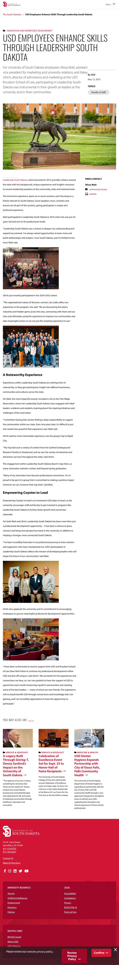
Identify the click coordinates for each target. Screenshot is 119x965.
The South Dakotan (12, 14)
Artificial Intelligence (17, 898)
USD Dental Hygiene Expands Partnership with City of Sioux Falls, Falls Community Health (87, 765)
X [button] (115, 949)
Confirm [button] (99, 953)
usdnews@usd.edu (98, 189)
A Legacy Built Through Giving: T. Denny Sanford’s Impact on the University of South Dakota (16, 765)
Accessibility (70, 893)
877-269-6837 (9, 852)
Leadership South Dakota (15, 180)
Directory (12, 907)
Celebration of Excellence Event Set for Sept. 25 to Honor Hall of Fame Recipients (51, 763)
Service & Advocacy (17, 752)
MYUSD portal (14, 937)
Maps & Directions (11, 863)
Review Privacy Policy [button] (72, 956)
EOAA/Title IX (70, 907)
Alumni (11, 893)
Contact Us (8, 858)
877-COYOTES (9, 848)
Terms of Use (70, 912)
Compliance (70, 898)
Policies (11, 912)
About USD (13, 941)
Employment (14, 902)
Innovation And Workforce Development (29, 30)
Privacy (67, 902)
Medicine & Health (87, 752)
